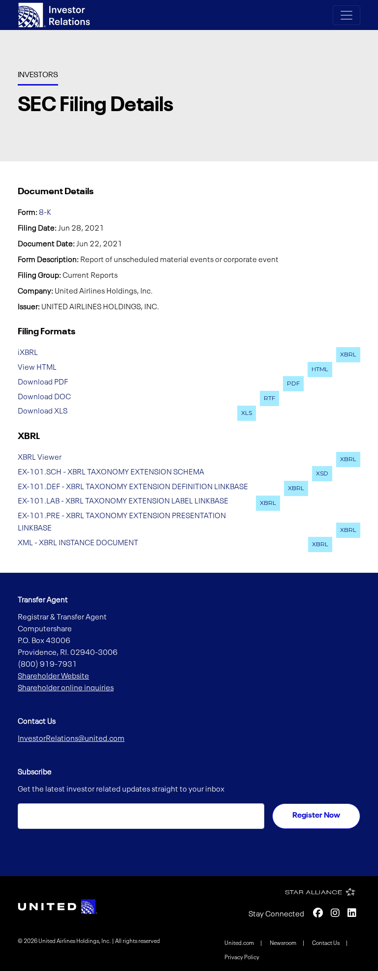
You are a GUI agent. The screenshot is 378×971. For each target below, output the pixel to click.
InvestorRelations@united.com (71, 739)
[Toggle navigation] (346, 15)
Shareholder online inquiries (66, 688)
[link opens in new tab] (57, 906)
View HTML (37, 368)
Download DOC (44, 397)
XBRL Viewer (40, 458)
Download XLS (42, 411)
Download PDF (43, 382)
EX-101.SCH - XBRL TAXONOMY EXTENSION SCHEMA (111, 472)
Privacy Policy (241, 958)
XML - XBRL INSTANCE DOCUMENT (78, 543)
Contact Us (326, 943)
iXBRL (28, 353)
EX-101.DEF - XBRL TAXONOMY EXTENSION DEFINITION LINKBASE (133, 487)
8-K (45, 213)
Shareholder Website (53, 676)
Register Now (316, 816)
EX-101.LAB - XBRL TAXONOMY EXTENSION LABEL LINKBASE (123, 501)
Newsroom (283, 943)
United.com (239, 943)
